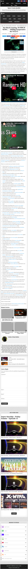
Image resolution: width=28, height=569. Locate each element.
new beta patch (11, 198)
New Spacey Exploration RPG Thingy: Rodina (21, 333)
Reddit (18, 36)
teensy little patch (14, 243)
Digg (24, 36)
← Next (9, 357)
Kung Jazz (7, 288)
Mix (16, 37)
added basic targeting (12, 262)
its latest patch (9, 285)
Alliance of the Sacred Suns (20, 352)
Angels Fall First (23, 351)
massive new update (19, 192)
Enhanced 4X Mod (9, 256)
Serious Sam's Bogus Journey (5, 349)
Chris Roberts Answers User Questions (7, 333)
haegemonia (16, 349)
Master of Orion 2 (4, 154)
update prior (11, 202)
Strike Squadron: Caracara (22, 346)
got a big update (18, 240)
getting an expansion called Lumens (16, 166)
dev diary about (5, 212)
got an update (11, 201)
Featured (19, 18)
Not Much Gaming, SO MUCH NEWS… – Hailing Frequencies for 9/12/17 (14, 30)
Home (2, 25)
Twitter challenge (17, 212)
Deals (24, 18)
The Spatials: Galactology (14, 346)
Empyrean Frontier (13, 345)
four (5, 214)
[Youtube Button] (21, 1)
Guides (10, 18)
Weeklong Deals (19, 294)
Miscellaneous (16, 21)
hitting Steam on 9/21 (14, 169)
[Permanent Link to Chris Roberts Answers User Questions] (7, 326)
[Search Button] (26, 1)
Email (2, 394)
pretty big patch (17, 247)
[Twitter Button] (18, 1)
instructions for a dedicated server (9, 225)
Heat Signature (12, 349)
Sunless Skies (7, 105)
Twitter (5, 36)
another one (13, 244)
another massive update (15, 176)
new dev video (15, 208)
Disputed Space (8, 346)
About (3, 3)
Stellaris (14, 351)
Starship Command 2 (20, 347)
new (7, 214)
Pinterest (13, 36)
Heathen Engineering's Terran (18, 345)
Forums (16, 5)
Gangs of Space (12, 350)
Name (2, 389)
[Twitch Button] (23, 1)
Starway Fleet (3, 346)
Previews (8, 16)
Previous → (10, 362)
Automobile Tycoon (9, 282)
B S (11, 288)
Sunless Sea (22, 105)
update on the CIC (12, 259)
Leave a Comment (15, 33)
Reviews (14, 16)
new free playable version (20, 218)
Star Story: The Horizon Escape (17, 348)
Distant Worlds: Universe (9, 293)
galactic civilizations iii (23, 350)
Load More (14, 513)
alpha (9, 214)
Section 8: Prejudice (19, 348)
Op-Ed (24, 16)
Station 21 (11, 345)
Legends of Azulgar (7, 345)
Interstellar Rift (17, 350)
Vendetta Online (10, 350)
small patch (13, 276)
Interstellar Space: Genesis (6, 153)
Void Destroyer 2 (10, 351)
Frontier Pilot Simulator (12, 348)
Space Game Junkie (14, 8)
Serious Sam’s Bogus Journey (17, 155)
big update (18, 222)
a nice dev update (17, 183)
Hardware (10, 21)
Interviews (5, 18)
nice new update (14, 237)
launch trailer (14, 279)
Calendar (24, 3)
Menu (3, 1)
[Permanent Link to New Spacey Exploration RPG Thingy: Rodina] (20, 326)
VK (21, 36)
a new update (13, 230)
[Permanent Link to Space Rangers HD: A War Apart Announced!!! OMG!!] (7, 313)
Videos (14, 18)
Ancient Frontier (15, 353)
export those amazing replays (8, 174)
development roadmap (20, 186)
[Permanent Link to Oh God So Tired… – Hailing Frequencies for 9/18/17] (20, 312)
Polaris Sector (18, 351)
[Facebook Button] (20, 1)
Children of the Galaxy (13, 347)
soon (3, 236)
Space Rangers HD (16, 350)
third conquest (7, 238)
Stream (12, 3)
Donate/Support (18, 3)
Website (2, 398)
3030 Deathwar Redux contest (18, 303)
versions (12, 214)
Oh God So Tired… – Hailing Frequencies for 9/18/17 (20, 317)
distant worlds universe (6, 350)
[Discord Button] (24, 1)
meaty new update (16, 221)
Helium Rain (25, 347)
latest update (14, 217)
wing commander (21, 349)
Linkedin (13, 37)
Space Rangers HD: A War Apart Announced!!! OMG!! (7, 320)
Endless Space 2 (13, 352)
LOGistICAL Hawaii (5, 160)
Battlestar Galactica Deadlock (20, 345)
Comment (3, 374)
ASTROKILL (2, 352)
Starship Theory (7, 345)
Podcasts (19, 16)
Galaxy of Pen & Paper (4, 348)
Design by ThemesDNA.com (14, 567)
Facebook (9, 36)
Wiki (11, 5)
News (4, 16)
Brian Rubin (5, 33)
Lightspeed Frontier (7, 352)
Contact (7, 3)
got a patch (20, 250)
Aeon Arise (20, 234)
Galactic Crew (4, 348)
